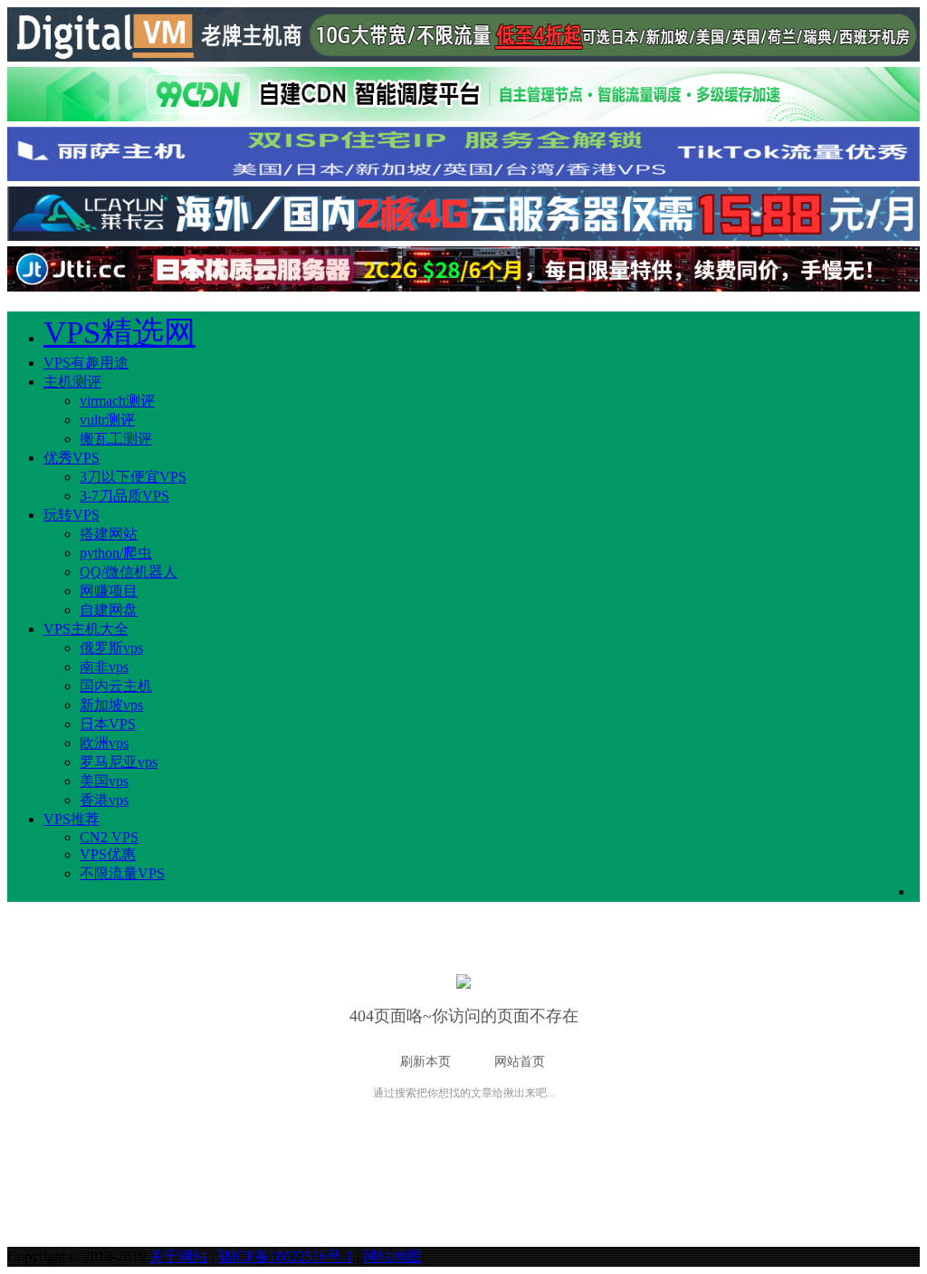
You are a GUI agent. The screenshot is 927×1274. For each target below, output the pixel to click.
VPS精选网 (119, 332)
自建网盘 (109, 610)
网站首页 (519, 1061)
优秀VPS (71, 457)
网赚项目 (109, 591)
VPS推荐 (71, 819)
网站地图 (392, 1256)
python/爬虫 (116, 552)
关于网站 (178, 1256)
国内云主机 (116, 686)
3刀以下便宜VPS (133, 476)
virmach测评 (117, 400)
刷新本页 (425, 1061)
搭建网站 (109, 533)
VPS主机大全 (86, 629)
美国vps (104, 781)
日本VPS (108, 724)
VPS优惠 (108, 854)
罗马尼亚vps (119, 762)
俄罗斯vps (111, 648)
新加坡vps (111, 705)
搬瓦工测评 (116, 438)
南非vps (104, 667)
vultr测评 (107, 419)
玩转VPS (71, 514)
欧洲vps (104, 743)
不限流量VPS (122, 873)
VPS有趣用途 (86, 362)
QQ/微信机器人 (128, 572)
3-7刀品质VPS (124, 495)
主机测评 (72, 381)
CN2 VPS (109, 837)
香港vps (104, 800)
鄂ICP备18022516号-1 (285, 1256)
